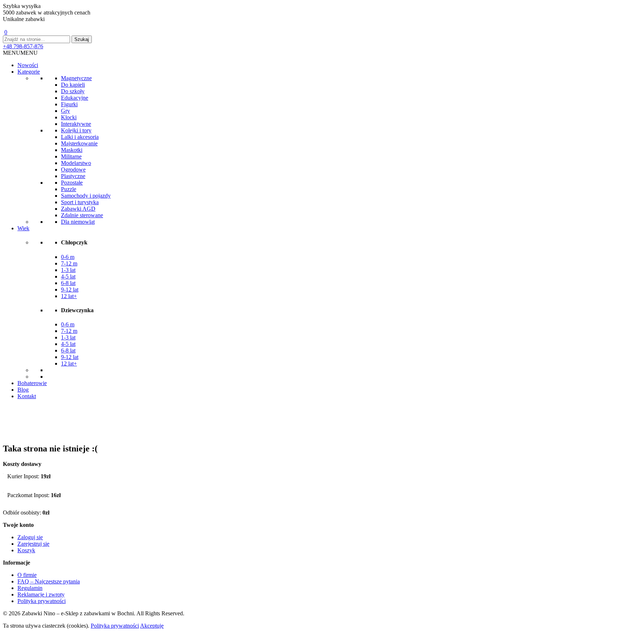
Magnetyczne (76, 78)
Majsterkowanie (79, 143)
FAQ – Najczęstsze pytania (48, 581)
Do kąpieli (73, 85)
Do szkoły (73, 91)
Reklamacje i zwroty (41, 594)
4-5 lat (68, 276)
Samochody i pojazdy (86, 196)
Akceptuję (152, 626)
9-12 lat (69, 289)
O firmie (27, 575)
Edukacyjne (74, 98)
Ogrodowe (73, 169)
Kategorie (28, 72)
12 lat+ (69, 296)
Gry (65, 111)
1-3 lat (68, 270)
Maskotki (71, 150)
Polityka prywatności (41, 601)
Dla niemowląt (78, 222)
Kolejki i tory (76, 130)
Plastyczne (73, 176)
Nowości (27, 65)
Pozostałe (72, 182)
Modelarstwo (76, 163)
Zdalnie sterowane (82, 215)
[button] (20, 53)
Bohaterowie (32, 383)
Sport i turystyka (80, 202)
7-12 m (69, 263)
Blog (23, 390)
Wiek (23, 228)
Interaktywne (76, 124)
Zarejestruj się (33, 544)
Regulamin (29, 588)
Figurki (69, 104)
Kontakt (26, 396)
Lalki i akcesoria (80, 137)
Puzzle (68, 189)
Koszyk (26, 550)
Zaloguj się (30, 537)
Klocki (69, 117)
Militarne (71, 156)
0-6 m (67, 257)
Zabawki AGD (78, 209)
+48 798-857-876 (23, 46)
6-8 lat (68, 283)
